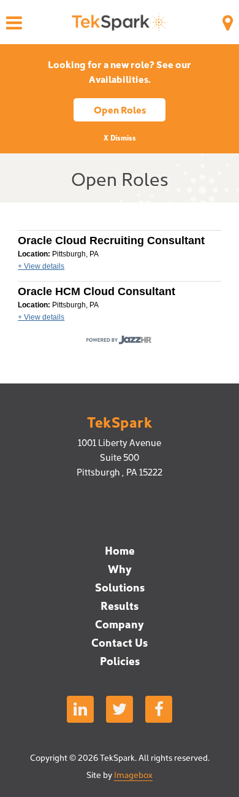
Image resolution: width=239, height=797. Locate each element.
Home (120, 550)
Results (119, 605)
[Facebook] (158, 709)
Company (119, 623)
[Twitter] (119, 709)
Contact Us (119, 642)
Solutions (120, 587)
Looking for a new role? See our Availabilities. (119, 71)
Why (120, 568)
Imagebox (133, 774)
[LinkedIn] (80, 709)
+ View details (41, 266)
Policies (120, 660)
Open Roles (120, 109)
